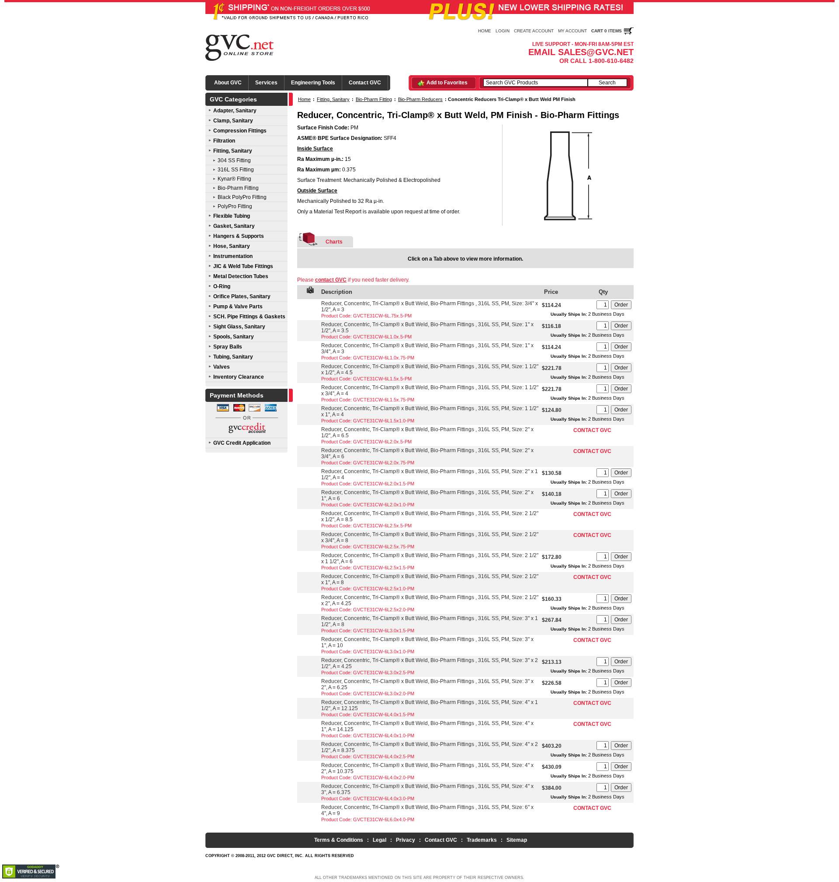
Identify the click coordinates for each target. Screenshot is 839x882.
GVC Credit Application (241, 443)
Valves (221, 367)
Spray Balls (227, 347)
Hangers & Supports (238, 236)
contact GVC (331, 280)
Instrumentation (233, 256)
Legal (379, 840)
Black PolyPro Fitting (242, 197)
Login (503, 30)
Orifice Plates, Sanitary (241, 296)
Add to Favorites (447, 83)
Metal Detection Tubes (240, 276)
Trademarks (482, 840)
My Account (572, 30)
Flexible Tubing (231, 216)
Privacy (405, 840)
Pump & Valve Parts (238, 306)
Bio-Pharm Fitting (238, 188)
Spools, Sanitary (233, 337)
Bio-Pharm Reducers (420, 99)
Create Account (534, 30)
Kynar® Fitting (234, 179)
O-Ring (221, 286)
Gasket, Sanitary (234, 226)
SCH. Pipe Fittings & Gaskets (249, 317)
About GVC (228, 83)
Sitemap (516, 840)
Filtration (224, 141)
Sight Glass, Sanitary (239, 327)
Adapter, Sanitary (235, 111)
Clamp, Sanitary (233, 121)
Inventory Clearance (238, 377)
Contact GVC (365, 83)
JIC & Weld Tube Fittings (243, 266)
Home (484, 30)
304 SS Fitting (234, 160)
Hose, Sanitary (231, 246)
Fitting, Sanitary (232, 151)
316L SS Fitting (236, 170)
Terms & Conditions (338, 840)
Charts (334, 242)
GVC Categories (233, 99)
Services (266, 83)
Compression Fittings (240, 131)
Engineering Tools (313, 83)
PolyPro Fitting (235, 206)
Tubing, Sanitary (233, 357)
